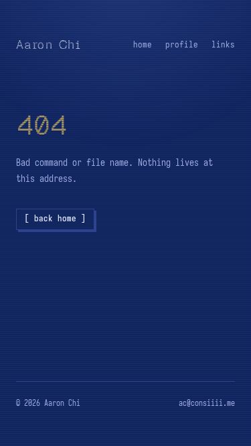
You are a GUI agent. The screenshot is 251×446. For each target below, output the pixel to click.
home (142, 44)
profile (181, 44)
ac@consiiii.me (207, 403)
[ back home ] (55, 218)
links (223, 44)
